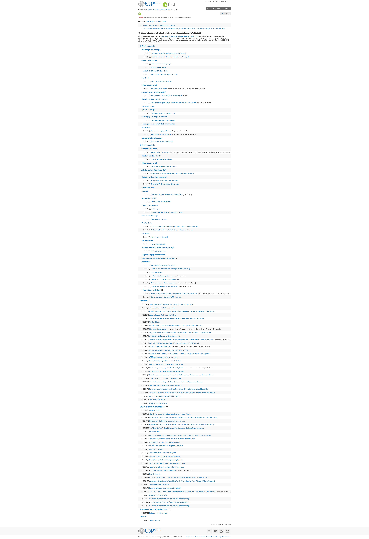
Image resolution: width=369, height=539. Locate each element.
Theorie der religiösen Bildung (161, 131)
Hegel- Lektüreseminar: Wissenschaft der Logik (165, 396)
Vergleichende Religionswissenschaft (163, 166)
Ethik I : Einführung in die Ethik (161, 81)
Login (206, 1)
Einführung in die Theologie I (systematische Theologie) (170, 57)
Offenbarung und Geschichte (160, 202)
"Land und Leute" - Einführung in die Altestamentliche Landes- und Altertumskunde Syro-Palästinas (182, 492)
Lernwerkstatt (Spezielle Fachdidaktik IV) (165, 279)
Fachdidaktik (145, 127)
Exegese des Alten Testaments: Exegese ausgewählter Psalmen (172, 173)
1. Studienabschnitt (147, 46)
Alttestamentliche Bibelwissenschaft (153, 92)
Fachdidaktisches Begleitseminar (162, 276)
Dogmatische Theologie (149, 205)
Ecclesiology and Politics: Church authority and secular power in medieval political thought (184, 311)
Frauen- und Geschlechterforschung (153, 509)
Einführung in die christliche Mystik (163, 113)
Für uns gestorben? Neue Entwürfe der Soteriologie (166, 371)
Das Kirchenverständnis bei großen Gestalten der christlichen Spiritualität (174, 343)
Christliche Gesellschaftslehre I (161, 159)
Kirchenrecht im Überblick (159, 237)
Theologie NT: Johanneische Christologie (165, 184)
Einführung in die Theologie (150, 50)
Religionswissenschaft (149, 85)
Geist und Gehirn (154, 322)
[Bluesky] (215, 531)
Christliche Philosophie (149, 60)
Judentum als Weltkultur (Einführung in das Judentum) (170, 502)
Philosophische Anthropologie (161, 64)
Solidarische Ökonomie (157, 400)
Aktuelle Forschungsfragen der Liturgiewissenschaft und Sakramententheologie (176, 382)
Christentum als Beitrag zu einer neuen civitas (164, 336)
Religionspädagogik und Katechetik (153, 255)
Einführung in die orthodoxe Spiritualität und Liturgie (167, 463)
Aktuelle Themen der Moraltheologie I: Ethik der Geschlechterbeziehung (175, 226)
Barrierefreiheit (200, 537)
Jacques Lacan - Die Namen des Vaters (162, 315)
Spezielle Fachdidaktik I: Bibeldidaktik (163, 265)
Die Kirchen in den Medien (158, 329)
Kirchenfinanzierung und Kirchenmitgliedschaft (165, 361)
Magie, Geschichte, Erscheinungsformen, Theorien (166, 460)
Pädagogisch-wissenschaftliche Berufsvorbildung (158, 124)
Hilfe (209, 9)
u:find (149, 9)
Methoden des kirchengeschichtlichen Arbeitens (165, 385)
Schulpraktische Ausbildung (150, 290)
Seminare (144, 301)
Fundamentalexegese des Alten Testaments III (166, 96)
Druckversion (226, 537)
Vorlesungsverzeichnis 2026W (162, 9)
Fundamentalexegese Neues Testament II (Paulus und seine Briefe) (173, 103)
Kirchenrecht (145, 233)
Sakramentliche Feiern (158, 251)
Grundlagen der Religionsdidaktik (162, 134)
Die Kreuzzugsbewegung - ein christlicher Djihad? (166, 368)
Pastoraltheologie (147, 241)
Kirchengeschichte (147, 106)
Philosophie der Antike (158, 67)
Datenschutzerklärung (213, 537)
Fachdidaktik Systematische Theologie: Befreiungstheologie (171, 269)
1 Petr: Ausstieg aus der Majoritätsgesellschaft (165, 378)
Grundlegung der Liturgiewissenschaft (154, 117)
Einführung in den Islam (159, 89)
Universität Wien (145, 2)
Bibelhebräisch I (154, 410)
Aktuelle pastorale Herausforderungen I (162, 453)
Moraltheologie (146, 223)
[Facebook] (209, 531)
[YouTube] (221, 531)
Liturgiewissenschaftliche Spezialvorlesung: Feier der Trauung (170, 414)
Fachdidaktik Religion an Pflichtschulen (164, 286)
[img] (169, 5)
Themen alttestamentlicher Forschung (162, 308)
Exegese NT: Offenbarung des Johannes (164, 181)
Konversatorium (154, 520)
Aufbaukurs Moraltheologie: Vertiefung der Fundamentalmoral (172, 230)
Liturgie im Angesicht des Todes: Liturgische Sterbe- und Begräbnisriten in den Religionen (179, 354)
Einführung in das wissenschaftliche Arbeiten (164, 442)
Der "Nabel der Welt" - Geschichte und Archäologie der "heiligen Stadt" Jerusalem (176, 318)
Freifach (143, 517)
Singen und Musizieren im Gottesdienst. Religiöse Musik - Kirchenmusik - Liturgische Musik (180, 333)
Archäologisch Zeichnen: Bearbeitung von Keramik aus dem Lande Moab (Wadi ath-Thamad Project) (183, 417)
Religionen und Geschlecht (158, 403)
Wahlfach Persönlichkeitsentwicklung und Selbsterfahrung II (169, 506)
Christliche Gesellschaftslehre (151, 156)
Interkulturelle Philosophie (159, 152)
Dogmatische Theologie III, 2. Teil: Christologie (166, 212)
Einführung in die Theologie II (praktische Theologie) (168, 53)
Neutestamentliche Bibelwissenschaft (154, 99)
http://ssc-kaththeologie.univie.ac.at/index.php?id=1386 (180, 36)
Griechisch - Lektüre (155, 449)
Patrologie (144, 191)
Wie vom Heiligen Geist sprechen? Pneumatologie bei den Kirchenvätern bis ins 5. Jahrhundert (181, 340)
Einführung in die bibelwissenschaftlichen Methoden (167, 421)
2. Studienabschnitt (147, 145)
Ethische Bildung (156, 272)
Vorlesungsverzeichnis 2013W (156, 22)
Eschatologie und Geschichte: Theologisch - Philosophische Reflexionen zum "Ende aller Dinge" (181, 375)
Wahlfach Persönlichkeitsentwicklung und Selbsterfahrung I (169, 499)
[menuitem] (215, 1)
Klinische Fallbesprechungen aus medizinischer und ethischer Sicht (172, 439)
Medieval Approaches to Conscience (166, 357)
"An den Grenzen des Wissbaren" (160, 347)
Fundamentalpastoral (158, 244)
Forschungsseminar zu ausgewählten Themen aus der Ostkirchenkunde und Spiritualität (179, 389)
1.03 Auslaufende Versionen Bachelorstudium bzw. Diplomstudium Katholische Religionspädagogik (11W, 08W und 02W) (184, 29)
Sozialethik (145, 78)
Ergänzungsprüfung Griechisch (151, 138)
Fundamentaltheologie (149, 198)
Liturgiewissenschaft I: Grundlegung (163, 120)
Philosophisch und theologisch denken (164, 283)
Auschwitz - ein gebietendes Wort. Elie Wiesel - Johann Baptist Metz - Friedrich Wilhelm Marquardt (182, 393)
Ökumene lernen (154, 432)
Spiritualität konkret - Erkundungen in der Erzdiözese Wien (168, 350)
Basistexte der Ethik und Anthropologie (154, 71)
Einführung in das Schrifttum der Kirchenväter (166, 195)
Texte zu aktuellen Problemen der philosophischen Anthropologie (171, 304)
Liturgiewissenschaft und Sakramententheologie (157, 248)
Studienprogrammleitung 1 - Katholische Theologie (158, 25)
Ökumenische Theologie (149, 216)
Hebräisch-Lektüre (155, 474)
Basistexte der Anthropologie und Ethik (164, 74)
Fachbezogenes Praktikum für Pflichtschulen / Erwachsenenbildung (174, 293)
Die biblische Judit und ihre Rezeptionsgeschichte (166, 364)
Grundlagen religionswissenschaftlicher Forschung (166, 467)
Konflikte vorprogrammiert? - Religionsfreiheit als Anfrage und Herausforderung (176, 325)
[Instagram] (227, 531)
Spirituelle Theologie (148, 110)
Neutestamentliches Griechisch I (162, 141)
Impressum (190, 537)
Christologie (155, 209)
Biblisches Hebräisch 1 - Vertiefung (164, 470)
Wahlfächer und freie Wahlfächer (152, 407)
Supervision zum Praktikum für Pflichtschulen (166, 297)
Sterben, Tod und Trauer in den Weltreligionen (164, 456)
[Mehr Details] (139, 14)
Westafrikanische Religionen (159, 485)
